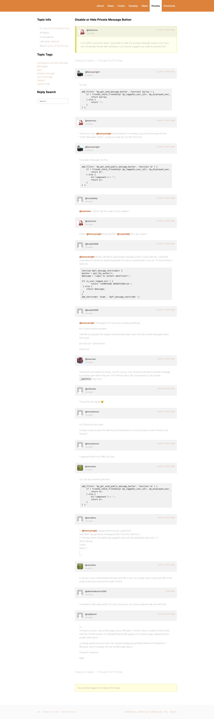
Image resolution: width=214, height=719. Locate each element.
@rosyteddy (123, 234)
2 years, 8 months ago (166, 614)
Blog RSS (173, 712)
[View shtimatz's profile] (80, 390)
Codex (121, 5)
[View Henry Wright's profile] (80, 73)
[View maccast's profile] (80, 360)
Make (145, 5)
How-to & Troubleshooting (56, 28)
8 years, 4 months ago (166, 411)
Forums (156, 5)
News (111, 5)
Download (169, 5)
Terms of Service (67, 712)
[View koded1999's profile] (80, 245)
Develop (133, 5)
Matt (166, 712)
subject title (43, 83)
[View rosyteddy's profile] (80, 200)
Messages (42, 66)
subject (41, 80)
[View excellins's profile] (80, 519)
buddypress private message (52, 62)
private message (46, 73)
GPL (38, 712)
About (100, 5)
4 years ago (170, 591)
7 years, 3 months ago (166, 517)
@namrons (85, 211)
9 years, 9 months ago (166, 359)
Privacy (56, 712)
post (39, 69)
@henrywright (103, 133)
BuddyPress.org (56, 6)
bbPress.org (143, 712)
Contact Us (47, 712)
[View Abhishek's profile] (80, 593)
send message (45, 76)
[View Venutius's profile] (80, 468)
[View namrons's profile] (81, 31)
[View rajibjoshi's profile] (80, 615)
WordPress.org (131, 712)
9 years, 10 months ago (165, 243)
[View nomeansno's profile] (80, 413)
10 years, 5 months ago (165, 30)
